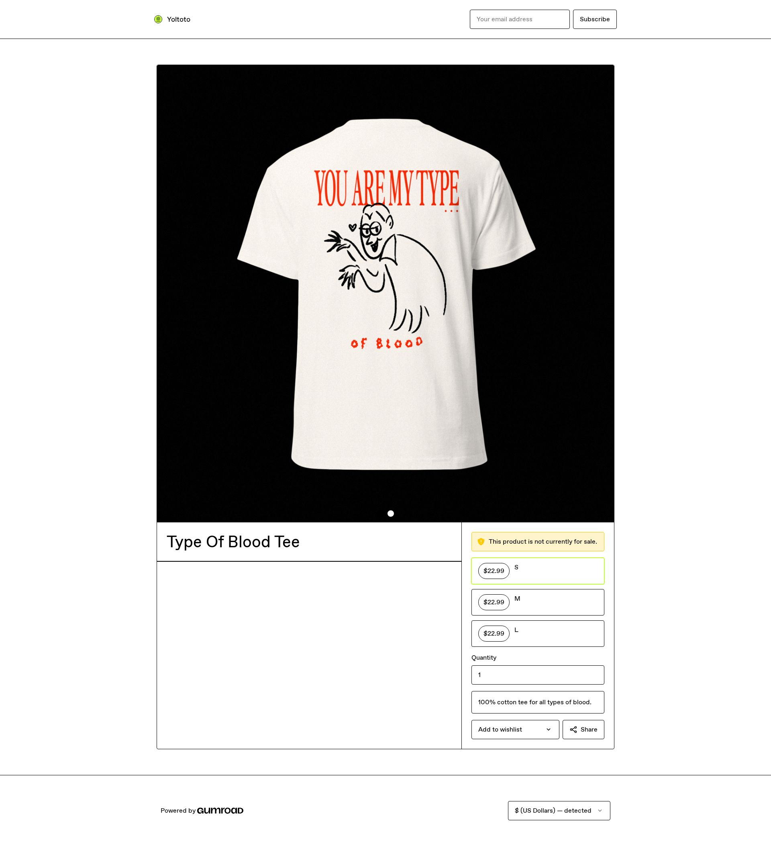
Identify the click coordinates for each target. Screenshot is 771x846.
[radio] (537, 571)
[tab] (380, 513)
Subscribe (595, 19)
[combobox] (515, 729)
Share (589, 729)
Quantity (483, 657)
